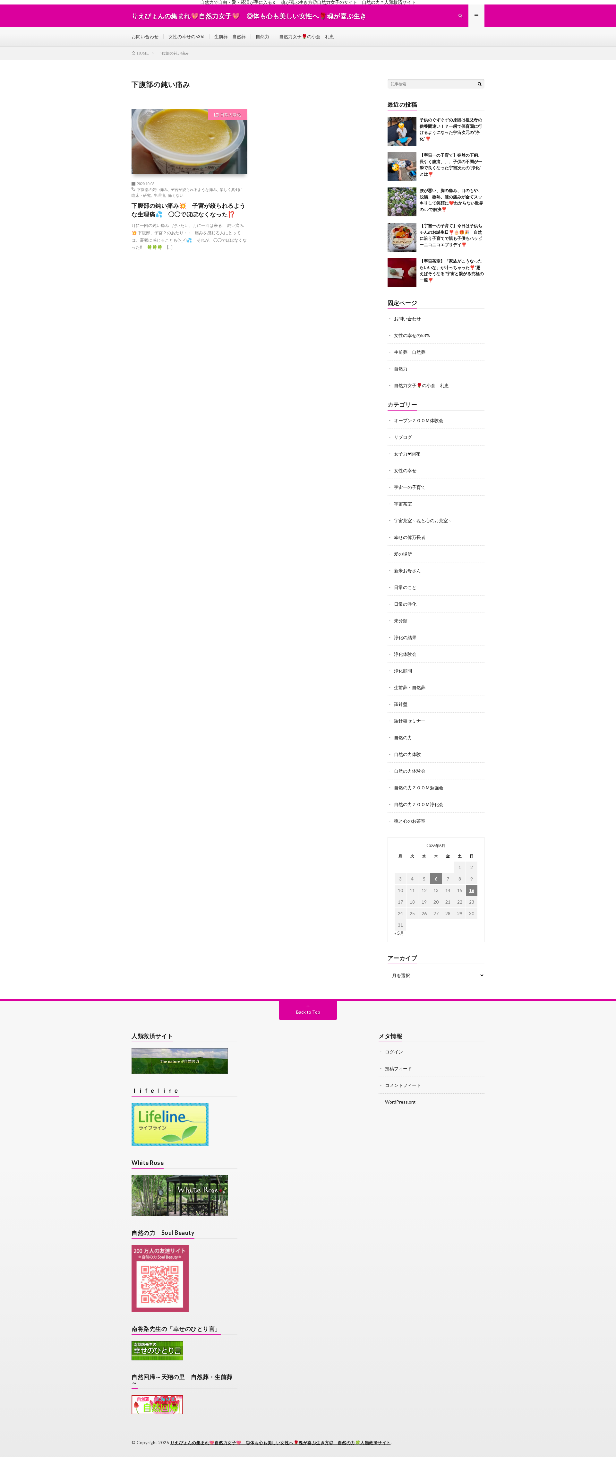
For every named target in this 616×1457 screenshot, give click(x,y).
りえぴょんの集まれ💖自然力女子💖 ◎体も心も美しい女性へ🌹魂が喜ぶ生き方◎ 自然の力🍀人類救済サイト (280, 1442)
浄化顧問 (403, 670)
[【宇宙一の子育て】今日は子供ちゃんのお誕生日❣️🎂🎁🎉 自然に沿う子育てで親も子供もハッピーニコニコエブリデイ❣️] (402, 237)
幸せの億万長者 (409, 537)
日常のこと (405, 587)
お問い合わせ (145, 36)
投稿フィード (398, 1068)
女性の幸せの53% (186, 36)
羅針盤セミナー (409, 721)
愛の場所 (403, 554)
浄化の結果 (405, 637)
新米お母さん (407, 570)
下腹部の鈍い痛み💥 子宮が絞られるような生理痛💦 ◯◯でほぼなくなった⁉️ (189, 210)
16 (471, 890)
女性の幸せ (405, 470)
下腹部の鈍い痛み (152, 189)
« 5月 (399, 933)
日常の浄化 (230, 114)
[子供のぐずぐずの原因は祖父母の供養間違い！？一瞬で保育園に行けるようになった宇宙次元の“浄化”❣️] (402, 131)
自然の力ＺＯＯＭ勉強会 (418, 787)
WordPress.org (400, 1102)
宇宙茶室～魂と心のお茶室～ (423, 520)
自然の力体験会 (409, 771)
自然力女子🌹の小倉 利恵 (306, 36)
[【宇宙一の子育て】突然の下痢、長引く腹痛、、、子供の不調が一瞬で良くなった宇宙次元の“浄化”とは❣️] (402, 166)
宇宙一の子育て (409, 487)
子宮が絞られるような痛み (194, 189)
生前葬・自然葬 (409, 687)
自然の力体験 (407, 754)
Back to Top (308, 1012)
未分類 (400, 620)
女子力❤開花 (407, 453)
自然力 (262, 36)
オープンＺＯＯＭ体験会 (418, 420)
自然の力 (403, 737)
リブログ (403, 437)
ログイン (394, 1051)
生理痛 (159, 195)
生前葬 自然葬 (230, 36)
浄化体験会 (405, 654)
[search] (479, 84)
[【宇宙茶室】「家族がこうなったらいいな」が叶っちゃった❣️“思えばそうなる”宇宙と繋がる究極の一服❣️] (402, 272)
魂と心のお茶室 (409, 821)
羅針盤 (400, 704)
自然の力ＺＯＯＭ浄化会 (418, 804)
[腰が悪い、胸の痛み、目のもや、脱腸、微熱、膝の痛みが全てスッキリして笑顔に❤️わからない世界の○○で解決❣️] (402, 201)
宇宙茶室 (403, 504)
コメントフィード (403, 1085)
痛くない (176, 195)
